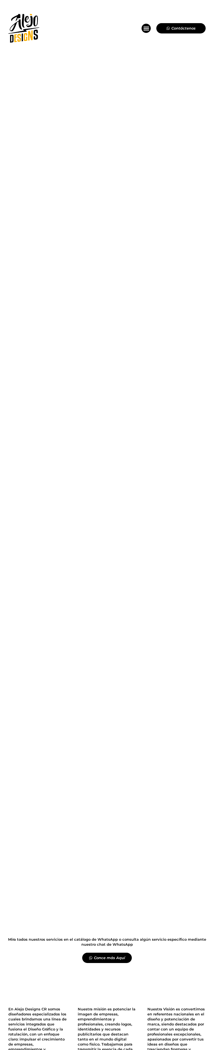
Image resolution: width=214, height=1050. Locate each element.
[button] (146, 28)
